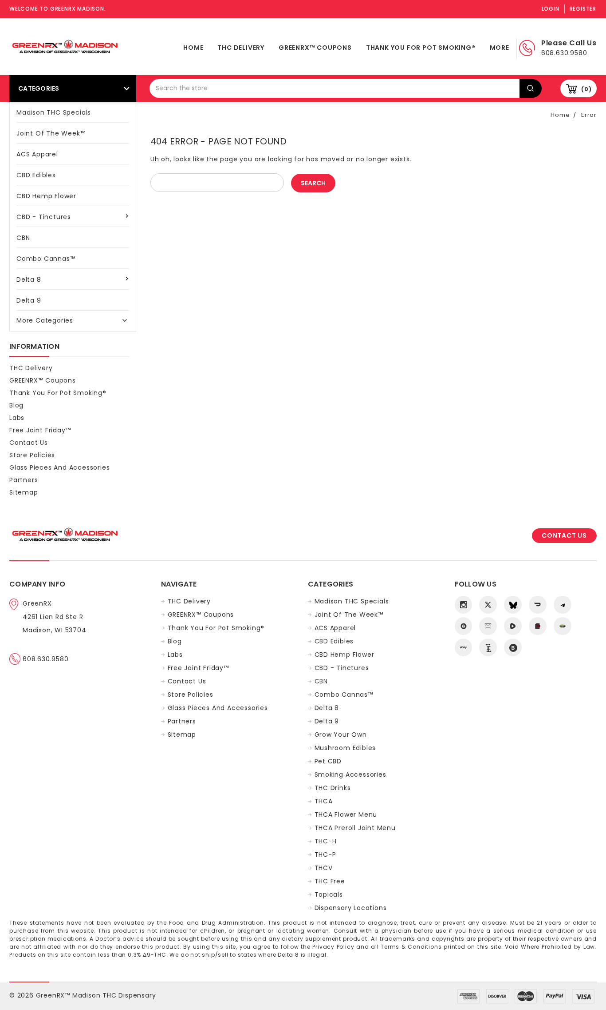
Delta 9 (28, 300)
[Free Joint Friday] (562, 626)
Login (550, 8)
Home (193, 47)
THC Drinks (333, 787)
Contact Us (28, 442)
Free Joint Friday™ (40, 430)
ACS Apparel (37, 154)
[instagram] (463, 605)
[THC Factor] (488, 626)
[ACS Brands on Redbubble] (513, 647)
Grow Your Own (341, 734)
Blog (16, 405)
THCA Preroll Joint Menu (355, 827)
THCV (324, 867)
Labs (16, 417)
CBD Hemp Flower (46, 196)
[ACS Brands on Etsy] (488, 647)
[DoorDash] (538, 605)
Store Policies (32, 455)
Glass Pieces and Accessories (59, 467)
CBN (23, 237)
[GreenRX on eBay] (463, 647)
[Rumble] (513, 626)
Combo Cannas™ (45, 258)
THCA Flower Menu (346, 814)
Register (583, 8)
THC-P (325, 854)
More (499, 47)
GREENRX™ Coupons (315, 47)
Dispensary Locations (351, 907)
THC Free (330, 881)
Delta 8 (28, 279)
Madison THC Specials (53, 112)
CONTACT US (564, 535)
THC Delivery (240, 47)
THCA (324, 801)
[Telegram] (562, 605)
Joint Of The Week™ (50, 133)
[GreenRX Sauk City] (463, 626)
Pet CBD (328, 761)
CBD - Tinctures (43, 216)
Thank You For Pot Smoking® (421, 47)
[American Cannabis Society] (538, 626)
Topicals (329, 894)
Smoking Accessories (350, 774)
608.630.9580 (46, 659)
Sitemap (23, 492)
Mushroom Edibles (345, 747)
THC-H (326, 841)
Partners (23, 479)
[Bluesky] (513, 605)
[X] (488, 605)
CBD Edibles (36, 175)
